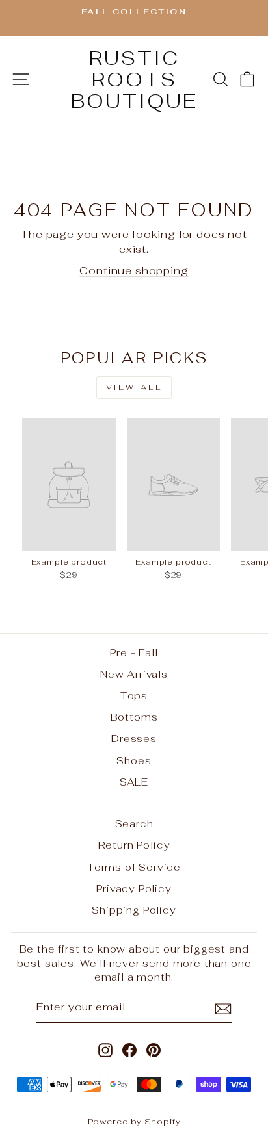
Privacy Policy (134, 888)
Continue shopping (133, 270)
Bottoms (134, 717)
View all (134, 387)
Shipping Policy (134, 910)
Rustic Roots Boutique (134, 79)
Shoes (133, 760)
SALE (134, 782)
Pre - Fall (133, 653)
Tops (134, 695)
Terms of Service (134, 867)
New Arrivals (134, 674)
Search (134, 823)
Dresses (134, 738)
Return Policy (134, 845)
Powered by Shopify (134, 1121)
